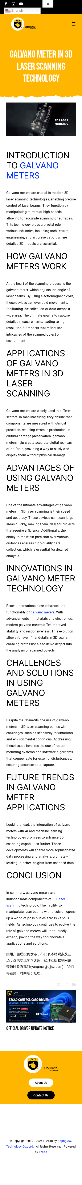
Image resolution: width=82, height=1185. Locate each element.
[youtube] (21, 3)
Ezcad (43, 1152)
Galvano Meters (32, 170)
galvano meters (42, 612)
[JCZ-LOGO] (23, 19)
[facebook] (6, 3)
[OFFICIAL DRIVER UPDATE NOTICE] (41, 992)
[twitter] (58, 984)
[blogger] (74, 984)
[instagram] (13, 3)
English (17, 10)
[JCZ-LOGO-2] (41, 1056)
